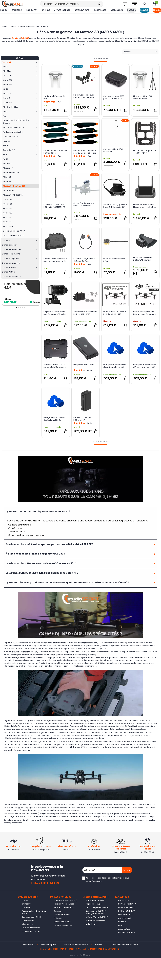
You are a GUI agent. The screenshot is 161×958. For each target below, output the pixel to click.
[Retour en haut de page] (157, 668)
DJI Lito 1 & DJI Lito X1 (126, 911)
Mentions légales (48, 944)
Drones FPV (31, 10)
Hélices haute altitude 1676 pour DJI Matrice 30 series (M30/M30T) (85, 151)
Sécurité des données (63, 925)
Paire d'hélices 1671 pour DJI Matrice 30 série (55, 151)
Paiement (58, 918)
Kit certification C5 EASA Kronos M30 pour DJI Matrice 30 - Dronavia (83, 204)
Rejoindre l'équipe (94, 904)
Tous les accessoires (31, 927)
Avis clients (91, 924)
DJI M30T (25, 38)
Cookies (98, 944)
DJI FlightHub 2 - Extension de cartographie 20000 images (114, 365)
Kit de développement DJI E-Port (114, 259)
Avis (59, 102)
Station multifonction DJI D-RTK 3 (54, 97)
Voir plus (80, 45)
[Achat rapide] (66, 110)
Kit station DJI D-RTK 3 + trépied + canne (143, 97)
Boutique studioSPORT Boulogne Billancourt (96, 912)
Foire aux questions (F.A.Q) (65, 900)
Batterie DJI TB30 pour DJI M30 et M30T (84, 418)
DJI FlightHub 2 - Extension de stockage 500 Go (55, 418)
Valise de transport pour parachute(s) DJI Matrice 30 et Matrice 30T (55, 365)
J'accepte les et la (107, 879)
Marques (131, 10)
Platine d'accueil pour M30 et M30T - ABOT (144, 151)
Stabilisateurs (82, 10)
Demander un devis (62, 922)
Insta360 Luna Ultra (126, 932)
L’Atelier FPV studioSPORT (97, 917)
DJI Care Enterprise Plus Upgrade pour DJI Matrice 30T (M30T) (144, 312)
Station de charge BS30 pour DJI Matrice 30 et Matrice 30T (113, 97)
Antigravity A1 (124, 929)
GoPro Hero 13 (124, 914)
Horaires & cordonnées (64, 904)
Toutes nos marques (31, 931)
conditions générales (107, 878)
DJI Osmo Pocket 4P (127, 904)
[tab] (80, 511)
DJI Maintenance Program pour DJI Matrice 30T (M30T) (114, 312)
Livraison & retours (62, 914)
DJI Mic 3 (122, 922)
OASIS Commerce (86, 955)
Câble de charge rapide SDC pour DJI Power (84, 259)
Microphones (99, 10)
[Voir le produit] (96, 272)
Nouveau (144, 10)
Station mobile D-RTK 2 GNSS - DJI (113, 150)
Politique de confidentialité (76, 944)
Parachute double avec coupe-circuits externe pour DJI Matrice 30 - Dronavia (83, 96)
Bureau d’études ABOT (96, 920)
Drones (3, 10)
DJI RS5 (121, 925)
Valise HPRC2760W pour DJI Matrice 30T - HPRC (85, 312)
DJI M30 (15, 38)
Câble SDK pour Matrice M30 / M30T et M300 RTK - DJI (55, 205)
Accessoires (117, 10)
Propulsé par (73, 955)
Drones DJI (17, 10)
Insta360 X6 (123, 900)
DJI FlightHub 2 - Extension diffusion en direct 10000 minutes (144, 365)
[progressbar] (100, 61)
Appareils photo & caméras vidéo (34, 912)
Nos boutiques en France (97, 907)
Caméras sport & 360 (31, 917)
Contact (58, 911)
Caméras (46, 10)
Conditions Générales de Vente (124, 944)
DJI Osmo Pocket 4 (126, 907)
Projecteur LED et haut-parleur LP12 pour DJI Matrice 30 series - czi (143, 258)
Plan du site (28, 944)
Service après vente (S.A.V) (65, 907)
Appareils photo (62, 10)
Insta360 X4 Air (124, 918)
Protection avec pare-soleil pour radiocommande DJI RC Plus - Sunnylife (55, 259)
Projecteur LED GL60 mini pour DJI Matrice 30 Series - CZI (55, 312)
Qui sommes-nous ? (95, 900)
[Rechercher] (99, 3)
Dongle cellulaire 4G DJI (83, 364)
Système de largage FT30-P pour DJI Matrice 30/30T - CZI (115, 205)
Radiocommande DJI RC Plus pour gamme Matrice (144, 205)
